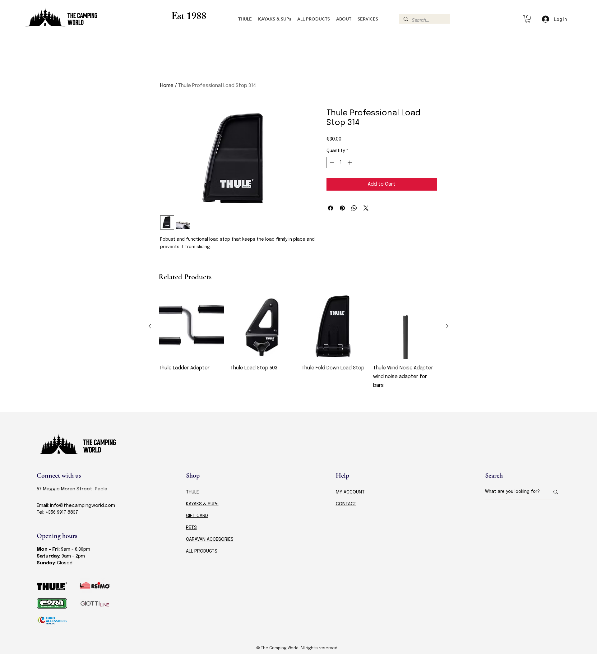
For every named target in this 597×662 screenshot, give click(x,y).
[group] (298, 346)
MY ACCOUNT (350, 492)
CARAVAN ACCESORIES (210, 539)
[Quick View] (191, 326)
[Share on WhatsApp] (354, 208)
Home (167, 85)
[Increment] (350, 162)
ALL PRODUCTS (201, 551)
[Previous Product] (150, 326)
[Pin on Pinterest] (342, 208)
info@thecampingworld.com (82, 505)
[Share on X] (366, 208)
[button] (527, 19)
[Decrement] (331, 162)
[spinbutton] (340, 162)
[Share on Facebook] (330, 208)
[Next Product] (447, 326)
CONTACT (346, 504)
